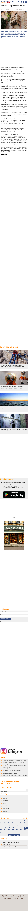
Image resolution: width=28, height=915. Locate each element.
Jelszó (1, 614)
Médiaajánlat (8, 898)
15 (21, 825)
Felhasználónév (3, 611)
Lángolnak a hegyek (7, 767)
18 (5, 827)
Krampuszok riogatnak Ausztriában (10, 773)
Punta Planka (5, 800)
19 (9, 827)
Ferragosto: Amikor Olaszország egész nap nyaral (13, 762)
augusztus (6, 818)
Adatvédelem (20, 898)
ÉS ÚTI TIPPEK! (5, 783)
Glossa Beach (5, 806)
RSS (14, 898)
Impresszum (6, 897)
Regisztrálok (2, 621)
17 (1, 827)
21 (17, 827)
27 (13, 830)
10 (1, 825)
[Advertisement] (14, 52)
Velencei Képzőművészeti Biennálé (11, 842)
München (5, 803)
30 (25, 830)
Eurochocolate (6, 844)
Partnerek (21, 897)
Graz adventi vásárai (7, 768)
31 (1, 832)
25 (5, 830)
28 (17, 830)
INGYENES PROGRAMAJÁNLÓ (10, 782)
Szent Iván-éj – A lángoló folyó (9, 772)
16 (25, 825)
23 (25, 827)
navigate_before (1, 818)
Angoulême (5, 798)
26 (9, 830)
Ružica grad (5, 797)
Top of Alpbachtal (6, 805)
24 (1, 830)
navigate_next (27, 790)
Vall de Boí (5, 810)
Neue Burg (5, 811)
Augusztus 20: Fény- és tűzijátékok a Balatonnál (13, 408)
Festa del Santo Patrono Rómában (11, 847)
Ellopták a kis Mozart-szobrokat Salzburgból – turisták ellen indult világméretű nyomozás (12, 387)
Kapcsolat (14, 897)
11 (5, 825)
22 (21, 827)
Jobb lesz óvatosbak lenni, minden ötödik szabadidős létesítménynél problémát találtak (12, 366)
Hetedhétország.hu (20, 9)
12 (9, 825)
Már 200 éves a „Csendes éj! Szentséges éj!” (12, 770)
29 (21, 830)
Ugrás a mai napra (14, 835)
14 (17, 825)
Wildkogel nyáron (6, 808)
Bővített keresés (3, 791)
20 (13, 827)
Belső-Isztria (5, 801)
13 (13, 825)
